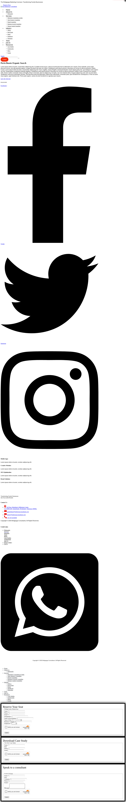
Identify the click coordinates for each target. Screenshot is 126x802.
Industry (8, 28)
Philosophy (7, 530)
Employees (7, 723)
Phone (6, 713)
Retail (9, 34)
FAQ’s (6, 544)
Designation (8, 716)
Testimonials (7, 539)
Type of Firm (8, 720)
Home (5, 668)
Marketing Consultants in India (15, 18)
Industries (6, 533)
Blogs (9, 51)
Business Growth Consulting (14, 24)
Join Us (6, 541)
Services (9, 16)
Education (10, 690)
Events (9, 53)
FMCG (9, 30)
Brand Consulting (12, 22)
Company (7, 779)
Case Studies (11, 46)
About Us (9, 12)
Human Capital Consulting (14, 26)
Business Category (9, 721)
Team (5, 535)
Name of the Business (10, 718)
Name (6, 711)
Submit (6, 732)
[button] (2, 56)
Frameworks (11, 48)
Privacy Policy (8, 542)
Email (6, 714)
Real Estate (10, 32)
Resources (9, 45)
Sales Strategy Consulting (14, 20)
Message (6, 788)
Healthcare (10, 36)
